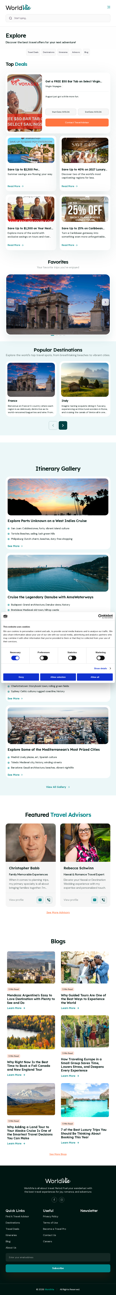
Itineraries (63, 52)
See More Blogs (58, 1154)
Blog (86, 52)
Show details (100, 668)
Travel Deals (33, 52)
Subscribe (58, 1268)
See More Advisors (58, 912)
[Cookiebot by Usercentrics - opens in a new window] (100, 616)
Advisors (76, 52)
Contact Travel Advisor (77, 122)
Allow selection (58, 677)
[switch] (44, 658)
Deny (21, 677)
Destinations (48, 52)
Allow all (95, 677)
